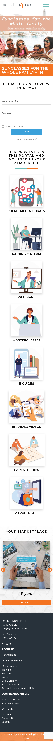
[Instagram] (7, 643)
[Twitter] (10, 643)
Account (6, 714)
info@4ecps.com (11, 634)
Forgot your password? (26, 139)
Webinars (7, 677)
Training (6, 669)
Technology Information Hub (18, 688)
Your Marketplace (11, 703)
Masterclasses (9, 666)
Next (48, 569)
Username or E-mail (11, 101)
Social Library (9, 681)
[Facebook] (3, 643)
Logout (6, 722)
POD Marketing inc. (28, 734)
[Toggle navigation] (46, 4)
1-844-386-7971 (10, 637)
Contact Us (8, 718)
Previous (2, 569)
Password (6, 113)
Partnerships (9, 654)
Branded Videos (10, 684)
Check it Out (26, 602)
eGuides (6, 673)
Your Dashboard (11, 699)
